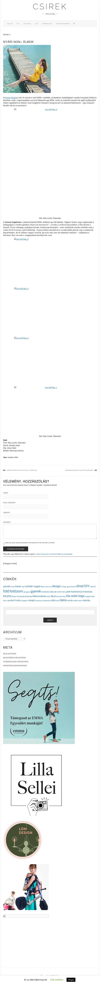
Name (5, 493)
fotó (6, 591)
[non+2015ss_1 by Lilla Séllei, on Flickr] (50, 410)
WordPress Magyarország (15, 665)
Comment (7, 522)
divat (80, 585)
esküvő (93, 586)
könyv (14, 596)
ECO (36, 24)
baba (13, 586)
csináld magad (32, 586)
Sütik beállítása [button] (56, 979)
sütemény (46, 600)
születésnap (38, 600)
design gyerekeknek (69, 586)
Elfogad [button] (71, 979)
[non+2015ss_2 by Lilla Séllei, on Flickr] (50, 361)
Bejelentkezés (9, 654)
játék (68, 591)
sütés (53, 600)
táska (63, 600)
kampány (11, 457)
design (56, 586)
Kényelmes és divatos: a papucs (22, 470)
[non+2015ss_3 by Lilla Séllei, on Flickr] (50, 311)
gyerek (36, 591)
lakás (48, 596)
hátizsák (53, 591)
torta (57, 600)
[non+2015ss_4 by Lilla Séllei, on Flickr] (50, 162)
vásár (80, 600)
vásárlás (86, 600)
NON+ (16, 457)
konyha (7, 596)
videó (75, 600)
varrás (70, 600)
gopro (28, 592)
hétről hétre (61, 592)
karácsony (76, 591)
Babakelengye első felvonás (79, 470)
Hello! (10, 24)
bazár (18, 586)
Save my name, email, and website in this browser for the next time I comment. (30, 543)
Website (6, 512)
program (24, 600)
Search (50, 620)
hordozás (45, 591)
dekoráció (48, 587)
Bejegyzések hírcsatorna (14, 657)
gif (24, 592)
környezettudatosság (24, 596)
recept (31, 600)
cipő (23, 586)
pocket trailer (14, 600)
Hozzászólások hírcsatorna (15, 661)
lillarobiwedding (61, 596)
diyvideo (27, 24)
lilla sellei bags (75, 596)
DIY (18, 24)
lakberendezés (39, 596)
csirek (50, 6)
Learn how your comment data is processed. (54, 554)
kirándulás (47, 24)
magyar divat (90, 596)
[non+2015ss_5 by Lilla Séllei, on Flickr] (50, 262)
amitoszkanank (63, 24)
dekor (43, 586)
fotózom (16, 591)
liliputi (53, 596)
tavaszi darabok (11, 97)
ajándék (7, 586)
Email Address (9, 503)
